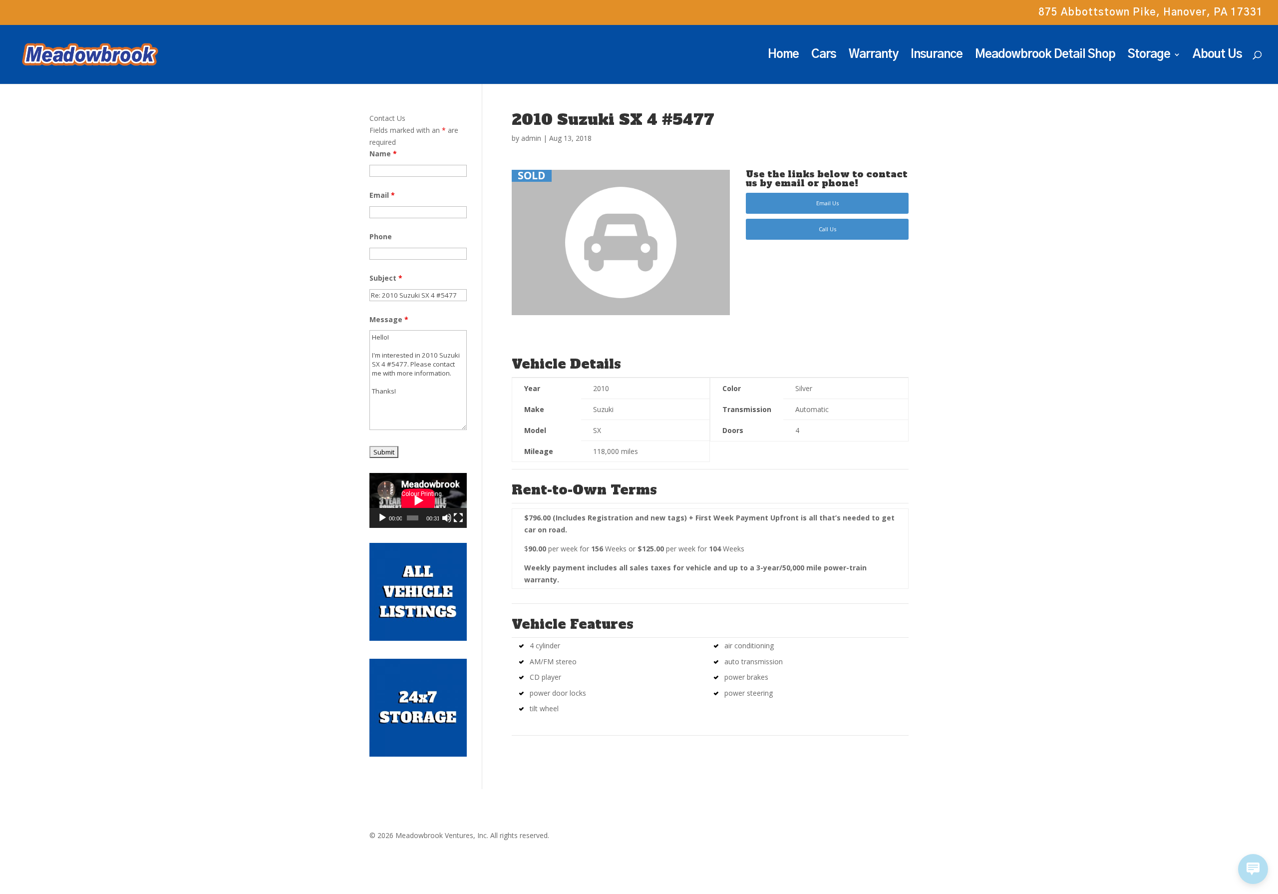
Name (383, 153)
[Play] (382, 518)
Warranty (873, 55)
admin (531, 138)
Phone (380, 236)
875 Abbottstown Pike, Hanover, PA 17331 (1150, 12)
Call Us (827, 229)
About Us (1217, 55)
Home (783, 55)
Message (388, 319)
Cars (823, 55)
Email (382, 195)
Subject (385, 278)
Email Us (827, 203)
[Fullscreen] (458, 518)
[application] (418, 500)
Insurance (936, 55)
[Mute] (447, 518)
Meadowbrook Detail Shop (1045, 55)
